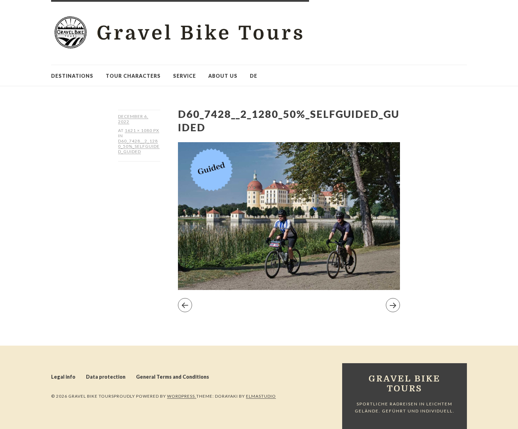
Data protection (105, 377)
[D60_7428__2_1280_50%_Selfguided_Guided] (289, 287)
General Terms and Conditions (172, 377)
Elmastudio (261, 396)
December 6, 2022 (133, 119)
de (253, 76)
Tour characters (133, 76)
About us (223, 76)
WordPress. (181, 396)
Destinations (72, 76)
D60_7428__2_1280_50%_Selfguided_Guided (139, 146)
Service (184, 76)
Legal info (63, 377)
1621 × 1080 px (142, 130)
